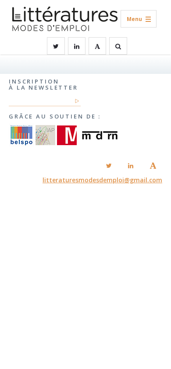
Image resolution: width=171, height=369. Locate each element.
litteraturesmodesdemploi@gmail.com (102, 180)
